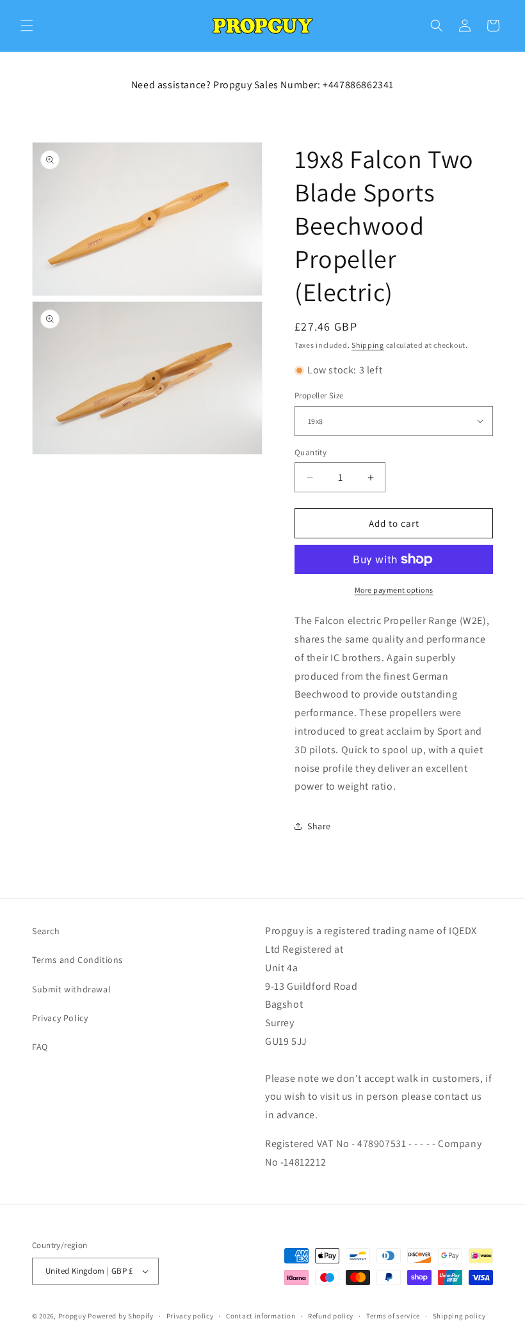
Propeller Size (319, 395)
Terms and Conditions (77, 959)
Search (46, 931)
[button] (27, 26)
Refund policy (330, 1315)
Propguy (72, 1315)
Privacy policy (190, 1315)
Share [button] (319, 826)
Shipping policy (459, 1315)
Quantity (311, 452)
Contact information (260, 1315)
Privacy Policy (60, 1018)
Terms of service (393, 1315)
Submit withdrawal (71, 989)
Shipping (367, 345)
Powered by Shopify (121, 1315)
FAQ (40, 1046)
